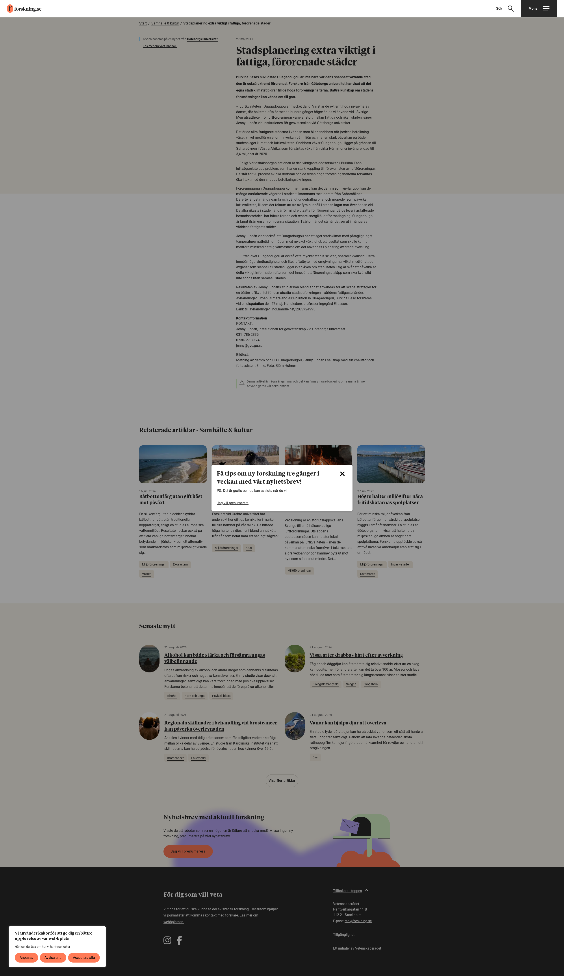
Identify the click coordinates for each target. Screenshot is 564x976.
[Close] (342, 474)
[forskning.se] (20, 8)
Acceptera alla (84, 957)
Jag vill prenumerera (233, 503)
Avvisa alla (53, 957)
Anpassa (26, 957)
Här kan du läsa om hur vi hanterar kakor (42, 946)
